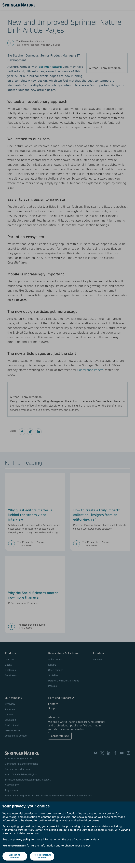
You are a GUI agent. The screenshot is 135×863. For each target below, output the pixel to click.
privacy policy (21, 839)
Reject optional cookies (42, 856)
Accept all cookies (14, 856)
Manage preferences (14, 845)
